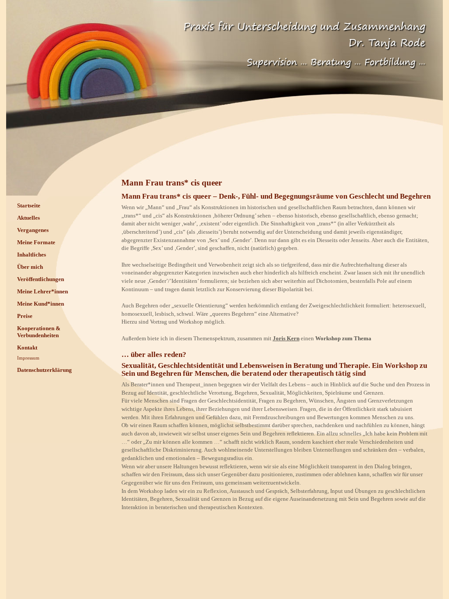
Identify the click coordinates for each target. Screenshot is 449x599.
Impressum (28, 357)
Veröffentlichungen (40, 279)
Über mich (30, 267)
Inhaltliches (31, 254)
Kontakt (27, 347)
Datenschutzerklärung (44, 370)
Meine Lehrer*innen (42, 291)
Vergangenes (33, 230)
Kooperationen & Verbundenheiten (39, 332)
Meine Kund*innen (40, 303)
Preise (24, 316)
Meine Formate (36, 242)
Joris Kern (286, 338)
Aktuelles (28, 217)
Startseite (28, 205)
